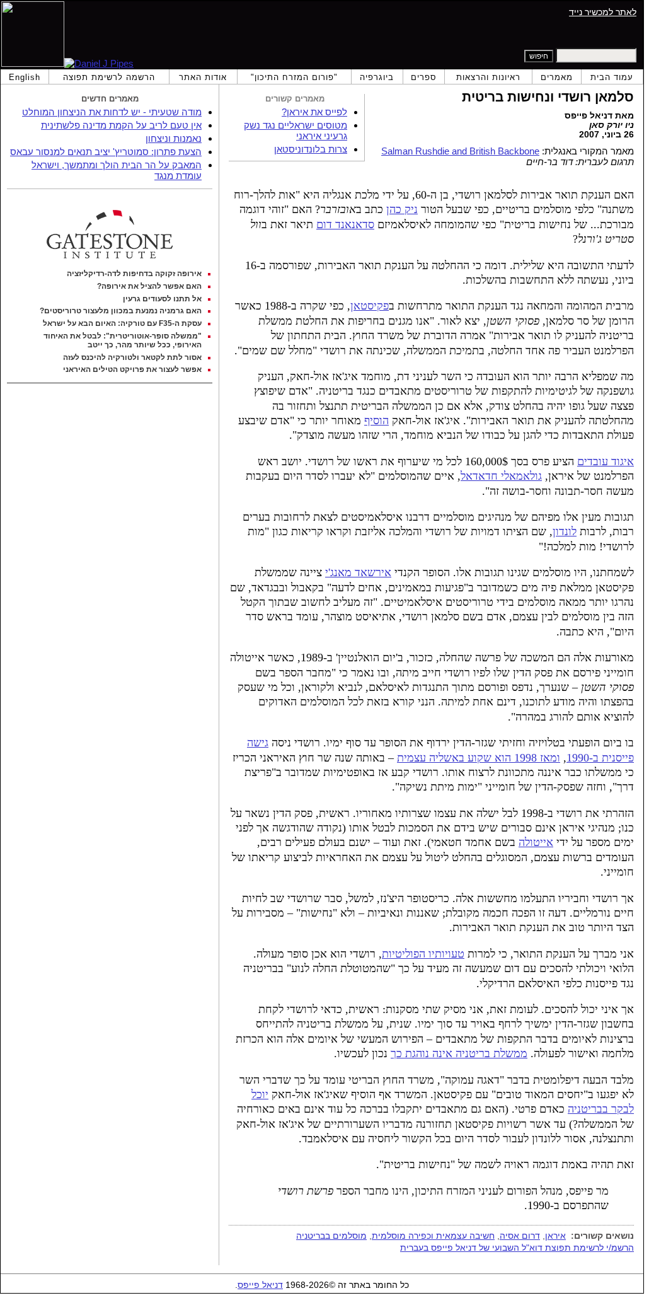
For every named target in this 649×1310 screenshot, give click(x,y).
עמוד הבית (611, 77)
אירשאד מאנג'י (358, 572)
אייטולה (536, 842)
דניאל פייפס (260, 1285)
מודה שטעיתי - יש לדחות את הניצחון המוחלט (112, 112)
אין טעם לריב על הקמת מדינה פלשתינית (121, 125)
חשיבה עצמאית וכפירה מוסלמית (433, 1236)
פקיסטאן (369, 305)
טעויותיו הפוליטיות (423, 954)
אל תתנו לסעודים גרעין (162, 298)
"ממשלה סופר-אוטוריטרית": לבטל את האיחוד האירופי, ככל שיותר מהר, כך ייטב (122, 340)
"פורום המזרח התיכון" (294, 77)
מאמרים (557, 77)
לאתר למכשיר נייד (602, 12)
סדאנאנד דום (345, 224)
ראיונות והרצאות (488, 77)
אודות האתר (203, 77)
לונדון (565, 531)
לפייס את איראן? (314, 112)
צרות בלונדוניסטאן (310, 149)
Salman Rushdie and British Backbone (460, 151)
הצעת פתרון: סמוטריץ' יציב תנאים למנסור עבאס (106, 151)
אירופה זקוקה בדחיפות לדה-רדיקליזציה (134, 273)
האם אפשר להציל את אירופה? (149, 286)
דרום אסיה (520, 1236)
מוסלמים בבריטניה (331, 1236)
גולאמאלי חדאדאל (501, 476)
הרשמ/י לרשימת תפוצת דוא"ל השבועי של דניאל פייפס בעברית (517, 1248)
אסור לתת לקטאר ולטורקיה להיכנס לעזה (132, 357)
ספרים (424, 77)
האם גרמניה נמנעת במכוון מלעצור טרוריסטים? (121, 310)
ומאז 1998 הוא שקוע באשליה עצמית (478, 757)
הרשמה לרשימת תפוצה (109, 77)
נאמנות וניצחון (174, 138)
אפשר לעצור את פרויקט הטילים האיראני (132, 369)
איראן (555, 1236)
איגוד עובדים (605, 461)
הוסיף (376, 420)
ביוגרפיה (377, 77)
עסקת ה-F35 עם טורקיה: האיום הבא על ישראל (122, 323)
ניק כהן (402, 209)
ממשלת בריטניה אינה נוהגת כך (459, 1053)
